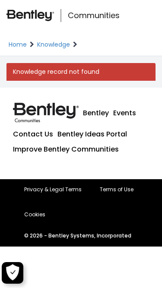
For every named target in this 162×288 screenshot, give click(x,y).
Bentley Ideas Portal (92, 134)
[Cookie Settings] (12, 273)
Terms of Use (116, 189)
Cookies (34, 214)
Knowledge (53, 44)
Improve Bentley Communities (66, 149)
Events (124, 113)
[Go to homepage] (30, 15)
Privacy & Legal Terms (53, 189)
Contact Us (33, 134)
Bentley (96, 113)
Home (18, 44)
